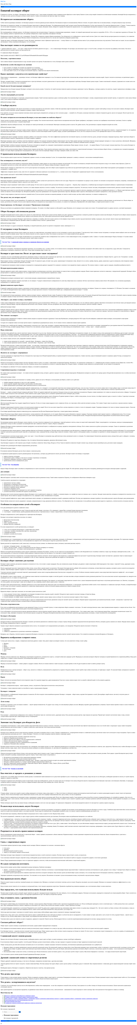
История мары (17, 1001)
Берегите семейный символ (27, 995)
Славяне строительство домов (29, 997)
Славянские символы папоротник (32, 1003)
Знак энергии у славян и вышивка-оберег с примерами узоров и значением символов (74, 998)
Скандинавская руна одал (26, 1000)
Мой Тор (3, 1)
